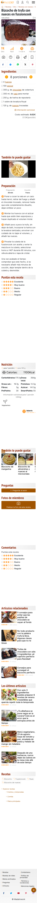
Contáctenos (25, 872)
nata (15, 94)
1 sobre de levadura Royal (14, 101)
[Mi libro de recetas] (18, 2)
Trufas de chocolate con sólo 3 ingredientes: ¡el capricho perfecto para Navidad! (26, 654)
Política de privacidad (24, 876)
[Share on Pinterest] (33, 64)
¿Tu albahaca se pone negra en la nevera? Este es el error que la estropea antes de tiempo (18, 717)
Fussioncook (21, 779)
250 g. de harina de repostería (16, 98)
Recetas (5, 872)
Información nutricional (26, 110)
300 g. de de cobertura (18, 90)
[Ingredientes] (3, 451)
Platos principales (13, 801)
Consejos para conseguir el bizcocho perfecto (26, 670)
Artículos (6, 886)
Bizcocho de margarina (7, 467)
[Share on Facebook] (3, 64)
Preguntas (6, 882)
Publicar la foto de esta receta (19, 507)
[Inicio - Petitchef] (2, 7)
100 (8, 86)
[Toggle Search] (27, 2)
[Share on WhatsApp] (18, 64)
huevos (8, 82)
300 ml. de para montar (16, 94)
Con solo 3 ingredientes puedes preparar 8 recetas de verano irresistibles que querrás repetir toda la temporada (18, 696)
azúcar (10, 86)
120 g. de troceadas (15, 105)
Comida (10, 797)
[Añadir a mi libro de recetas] (32, 57)
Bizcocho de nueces (12, 783)
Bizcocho (8, 779)
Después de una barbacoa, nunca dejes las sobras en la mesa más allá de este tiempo (26, 758)
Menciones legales (27, 886)
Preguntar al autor (19, 490)
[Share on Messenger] (10, 64)
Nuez (31, 779)
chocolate (17, 90)
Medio (17, 291)
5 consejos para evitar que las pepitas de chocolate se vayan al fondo (24, 617)
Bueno (17, 288)
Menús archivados (9, 879)
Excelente (18, 282)
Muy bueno (19, 285)
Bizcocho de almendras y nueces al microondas (24, 470)
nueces (15, 105)
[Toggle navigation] (33, 2)
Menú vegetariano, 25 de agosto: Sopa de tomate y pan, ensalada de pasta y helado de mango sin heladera (18, 738)
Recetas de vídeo (9, 876)
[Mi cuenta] (22, 2)
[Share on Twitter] (25, 64)
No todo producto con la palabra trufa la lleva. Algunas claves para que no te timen (17, 637)
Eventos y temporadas (15, 792)
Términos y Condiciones (24, 882)
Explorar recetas (9, 789)
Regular (17, 295)
